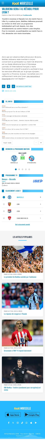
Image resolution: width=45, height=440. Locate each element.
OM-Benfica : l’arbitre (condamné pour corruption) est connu (22, 388)
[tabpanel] (22, 159)
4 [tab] (26, 169)
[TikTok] (22, 422)
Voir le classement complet (22, 224)
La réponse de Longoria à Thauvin (15, 313)
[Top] (39, 435)
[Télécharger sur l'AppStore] (13, 417)
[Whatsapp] (13, 86)
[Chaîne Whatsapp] (27, 422)
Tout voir (7, 143)
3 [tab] (22, 169)
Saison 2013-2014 (10, 91)
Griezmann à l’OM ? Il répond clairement (17, 350)
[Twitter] (3, 86)
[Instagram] (18, 422)
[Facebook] (8, 86)
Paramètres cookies (22, 436)
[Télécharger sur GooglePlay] (32, 417)
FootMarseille (27, 15)
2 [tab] (19, 169)
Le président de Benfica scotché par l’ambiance (20, 277)
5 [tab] (29, 169)
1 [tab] (16, 169)
